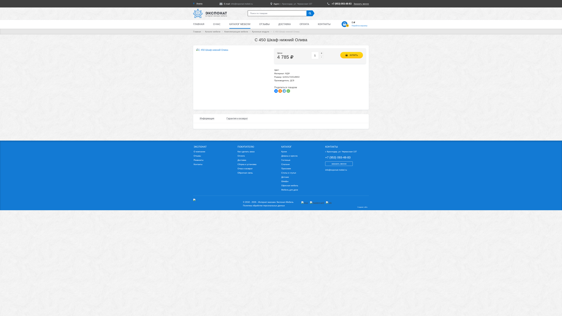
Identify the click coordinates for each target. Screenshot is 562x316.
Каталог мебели (239, 24)
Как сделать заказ (246, 151)
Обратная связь (245, 173)
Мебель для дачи (289, 190)
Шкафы (284, 181)
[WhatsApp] (288, 91)
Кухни (284, 151)
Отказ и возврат (245, 168)
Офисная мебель (289, 185)
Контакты (324, 24)
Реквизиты (198, 160)
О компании (199, 151)
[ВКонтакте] (276, 91)
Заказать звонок (361, 4)
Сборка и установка (247, 164)
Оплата (304, 24)
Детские (285, 177)
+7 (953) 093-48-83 (342, 3)
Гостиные (285, 160)
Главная (198, 24)
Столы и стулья (288, 173)
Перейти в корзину (359, 26)
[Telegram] (284, 91)
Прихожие (286, 168)
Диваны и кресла (289, 156)
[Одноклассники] (280, 91)
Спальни (285, 164)
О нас (217, 24)
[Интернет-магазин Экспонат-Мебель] (211, 17)
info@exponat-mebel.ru (242, 4)
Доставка (284, 24)
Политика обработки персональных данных (264, 205)
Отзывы (264, 24)
